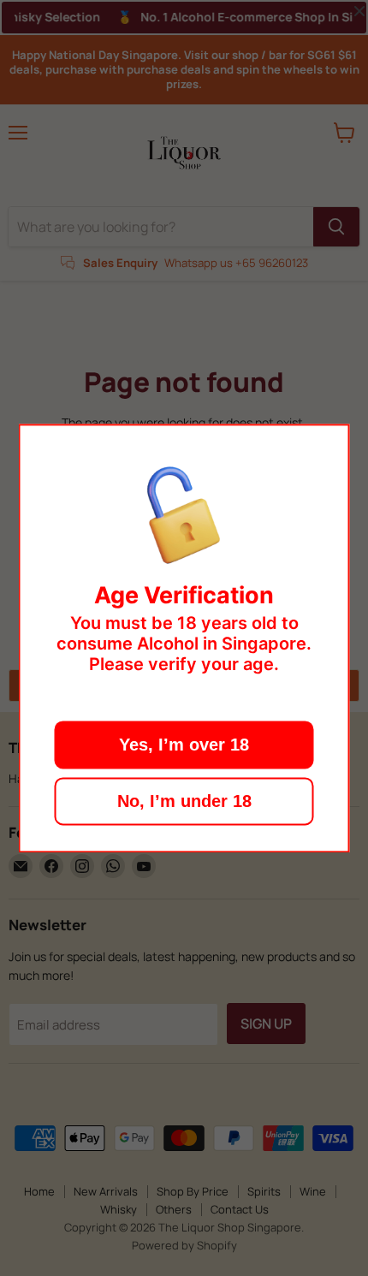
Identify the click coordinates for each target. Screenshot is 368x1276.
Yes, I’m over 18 (184, 744)
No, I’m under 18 (184, 801)
